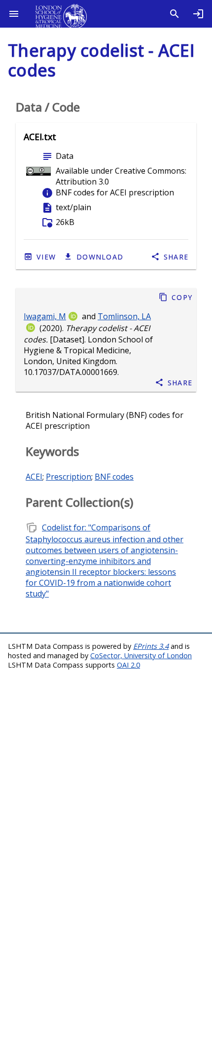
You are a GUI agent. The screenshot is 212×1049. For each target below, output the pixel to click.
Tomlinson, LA (124, 316)
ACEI (34, 476)
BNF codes (114, 476)
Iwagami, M (45, 316)
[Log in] (198, 14)
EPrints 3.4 (151, 646)
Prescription (68, 476)
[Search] (174, 14)
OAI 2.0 (128, 665)
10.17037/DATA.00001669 (70, 372)
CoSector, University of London (141, 655)
